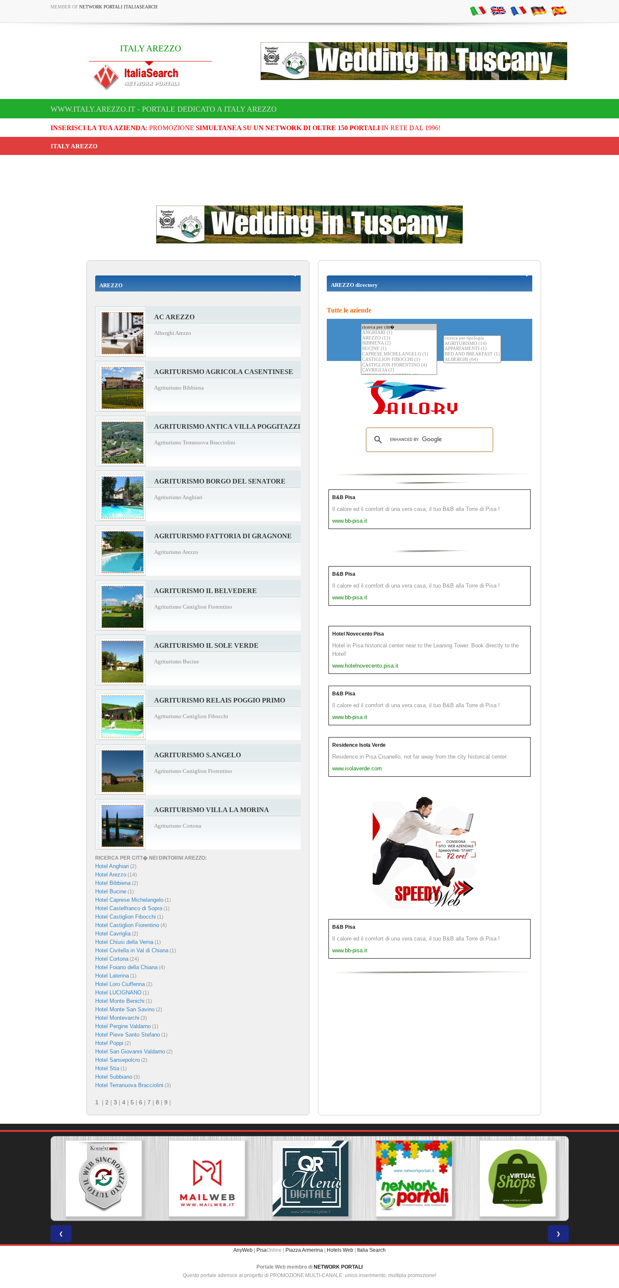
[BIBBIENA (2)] (399, 343)
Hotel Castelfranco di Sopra (128, 908)
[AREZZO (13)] (399, 338)
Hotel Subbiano (113, 1077)
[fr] (518, 10)
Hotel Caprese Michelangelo (129, 900)
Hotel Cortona (111, 959)
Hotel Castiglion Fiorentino (127, 925)
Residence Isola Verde (359, 745)
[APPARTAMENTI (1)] (472, 349)
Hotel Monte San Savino (125, 1009)
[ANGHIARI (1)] (399, 333)
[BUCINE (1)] (399, 349)
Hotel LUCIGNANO (118, 992)
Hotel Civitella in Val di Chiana (131, 950)
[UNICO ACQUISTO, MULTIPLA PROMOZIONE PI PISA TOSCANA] (413, 1178)
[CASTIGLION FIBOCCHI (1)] (399, 360)
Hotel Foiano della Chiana (126, 967)
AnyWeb (243, 1250)
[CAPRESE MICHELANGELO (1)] (399, 354)
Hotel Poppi (109, 1043)
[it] (478, 10)
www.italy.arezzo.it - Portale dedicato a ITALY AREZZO (164, 109)
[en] (498, 10)
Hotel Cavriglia (113, 933)
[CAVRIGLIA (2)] (399, 370)
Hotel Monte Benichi (119, 1001)
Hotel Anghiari (112, 866)
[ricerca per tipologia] (472, 338)
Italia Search (371, 1250)
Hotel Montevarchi (117, 1018)
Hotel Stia (107, 1068)
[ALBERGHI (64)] (472, 360)
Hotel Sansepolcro (117, 1060)
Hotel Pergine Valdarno (123, 1026)
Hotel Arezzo (110, 874)
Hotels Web (340, 1250)
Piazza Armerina (304, 1250)
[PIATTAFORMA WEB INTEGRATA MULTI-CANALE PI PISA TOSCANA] (102, 1178)
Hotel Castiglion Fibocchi (125, 917)
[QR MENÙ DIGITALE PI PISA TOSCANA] (309, 1178)
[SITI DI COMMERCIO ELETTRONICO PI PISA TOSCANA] (517, 1178)
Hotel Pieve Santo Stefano (127, 1034)
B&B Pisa (343, 497)
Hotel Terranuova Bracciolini (129, 1085)
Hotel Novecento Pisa (358, 634)
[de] (538, 10)
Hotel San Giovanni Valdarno (130, 1051)
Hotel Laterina (112, 976)
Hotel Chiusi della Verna (124, 942)
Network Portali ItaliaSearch (118, 6)
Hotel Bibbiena (113, 883)
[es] (558, 10)
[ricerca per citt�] (399, 327)
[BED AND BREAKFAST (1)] (472, 354)
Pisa (261, 1250)
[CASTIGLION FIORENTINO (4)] (399, 365)
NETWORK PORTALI (338, 1267)
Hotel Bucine (110, 891)
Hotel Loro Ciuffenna (120, 984)
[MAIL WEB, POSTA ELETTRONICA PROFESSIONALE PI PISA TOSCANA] (206, 1178)
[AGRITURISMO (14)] (472, 344)
